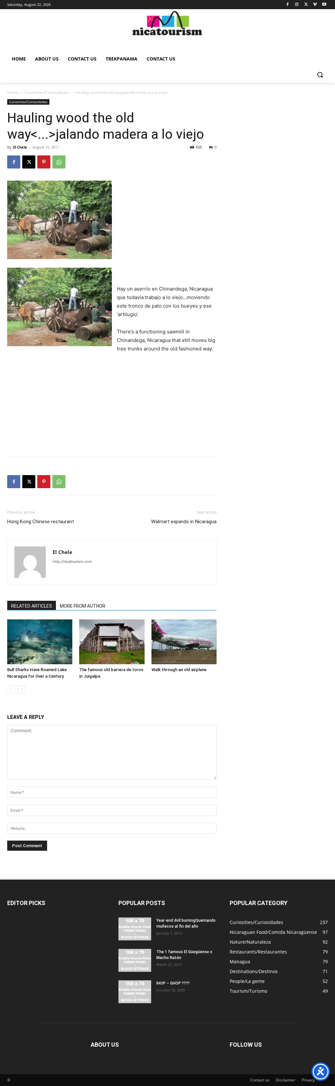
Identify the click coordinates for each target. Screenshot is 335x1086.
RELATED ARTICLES (31, 606)
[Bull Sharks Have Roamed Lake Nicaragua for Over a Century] (39, 641)
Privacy (308, 1080)
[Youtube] (324, 5)
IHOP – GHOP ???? (173, 983)
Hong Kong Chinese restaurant (40, 522)
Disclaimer (285, 1080)
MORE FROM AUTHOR (82, 606)
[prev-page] (11, 689)
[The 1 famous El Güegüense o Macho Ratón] (134, 960)
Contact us (260, 1080)
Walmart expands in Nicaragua (184, 522)
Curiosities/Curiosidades (47, 92)
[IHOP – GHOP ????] (134, 991)
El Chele (20, 147)
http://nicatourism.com (72, 561)
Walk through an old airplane (178, 669)
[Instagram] (297, 5)
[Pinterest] (43, 162)
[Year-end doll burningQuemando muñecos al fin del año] (134, 928)
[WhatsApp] (58, 162)
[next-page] (22, 689)
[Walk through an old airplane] (184, 641)
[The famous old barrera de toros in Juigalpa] (111, 641)
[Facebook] (287, 5)
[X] (306, 5)
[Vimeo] (315, 5)
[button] (320, 74)
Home (12, 92)
